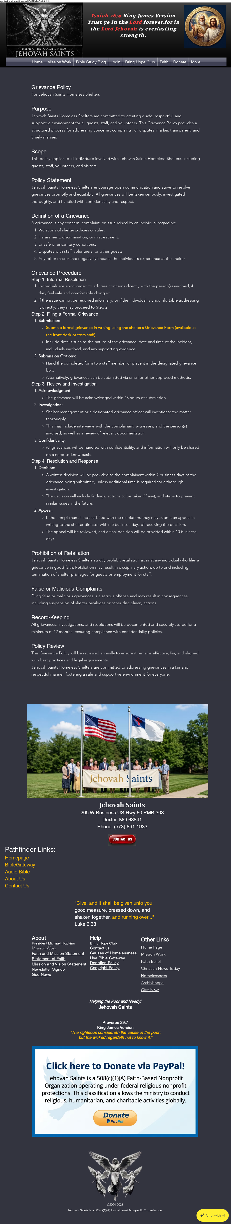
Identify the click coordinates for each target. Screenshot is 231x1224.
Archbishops (152, 982)
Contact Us (17, 886)
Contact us (100, 948)
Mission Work (153, 954)
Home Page (151, 947)
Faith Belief (151, 961)
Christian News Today (160, 968)
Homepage (17, 858)
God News (41, 974)
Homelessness (154, 975)
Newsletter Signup (48, 969)
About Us (15, 879)
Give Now (150, 989)
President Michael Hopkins (53, 943)
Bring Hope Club (103, 943)
